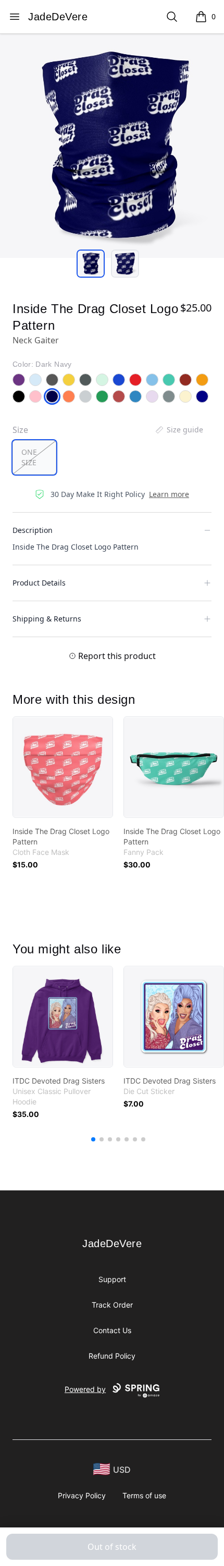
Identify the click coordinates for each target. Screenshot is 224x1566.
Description (33, 530)
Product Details (39, 583)
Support (112, 1279)
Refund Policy (112, 1355)
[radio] (34, 457)
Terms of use (144, 1495)
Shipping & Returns (47, 619)
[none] (178, 430)
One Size (29, 457)
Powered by (85, 1389)
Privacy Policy (82, 1495)
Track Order (112, 1304)
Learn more (169, 494)
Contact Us (112, 1330)
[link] (63, 767)
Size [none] (20, 430)
